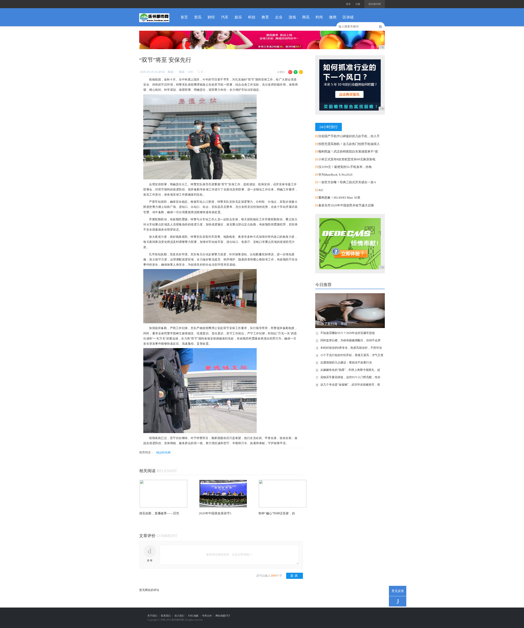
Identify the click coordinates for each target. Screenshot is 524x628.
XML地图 (193, 615)
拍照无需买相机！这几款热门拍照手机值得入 (349, 144)
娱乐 (238, 17)
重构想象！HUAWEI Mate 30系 (339, 197)
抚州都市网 (374, 4)
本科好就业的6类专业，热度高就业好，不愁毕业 (351, 347)
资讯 (197, 17)
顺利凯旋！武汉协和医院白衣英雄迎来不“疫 (348, 151)
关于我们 (152, 615)
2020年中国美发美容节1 (215, 513)
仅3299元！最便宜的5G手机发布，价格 (345, 167)
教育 (265, 17)
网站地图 (220, 615)
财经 (211, 17)
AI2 (320, 190)
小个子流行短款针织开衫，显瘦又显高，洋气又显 (351, 355)
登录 (348, 4)
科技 (251, 17)
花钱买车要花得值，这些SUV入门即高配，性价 (350, 377)
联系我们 (166, 615)
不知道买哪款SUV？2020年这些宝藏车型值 (347, 333)
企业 (278, 17)
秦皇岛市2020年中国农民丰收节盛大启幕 (346, 205)
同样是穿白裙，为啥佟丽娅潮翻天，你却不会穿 (350, 340)
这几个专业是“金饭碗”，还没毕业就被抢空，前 (350, 384)
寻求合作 (207, 615)
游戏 (292, 17)
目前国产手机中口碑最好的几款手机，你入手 (349, 136)
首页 (184, 17)
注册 (357, 4)
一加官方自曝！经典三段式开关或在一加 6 (347, 182)
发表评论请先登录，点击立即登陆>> (229, 554)
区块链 (348, 17)
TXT (227, 615)
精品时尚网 (163, 452)
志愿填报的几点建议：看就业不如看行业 (346, 362)
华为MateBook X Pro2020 (335, 174)
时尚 (319, 17)
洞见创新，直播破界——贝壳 (159, 513)
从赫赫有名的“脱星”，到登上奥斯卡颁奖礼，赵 (350, 369)
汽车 (224, 17)
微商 (333, 17)
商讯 (305, 17)
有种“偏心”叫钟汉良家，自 (276, 513)
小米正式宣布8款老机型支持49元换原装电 (346, 159)
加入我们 (179, 615)
